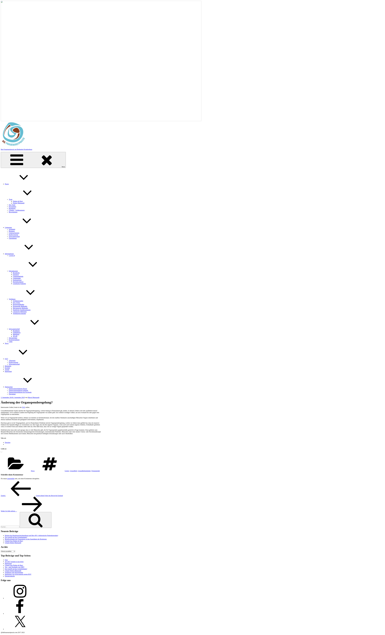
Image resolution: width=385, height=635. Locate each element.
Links (10, 341)
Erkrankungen (13, 271)
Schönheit (12, 229)
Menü (63, 167)
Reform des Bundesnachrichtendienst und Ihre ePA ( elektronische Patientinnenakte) (31, 535)
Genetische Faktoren (19, 283)
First (6, 560)
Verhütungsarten (18, 301)
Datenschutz (9, 387)
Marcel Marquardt (33, 397)
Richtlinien (16, 331)
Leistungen (8, 227)
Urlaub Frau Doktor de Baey (14, 541)
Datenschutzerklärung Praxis (18, 389)
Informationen (9, 254)
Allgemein (12, 360)
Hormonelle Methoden (20, 306)
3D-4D (15, 336)
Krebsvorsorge (13, 235)
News (7, 343)
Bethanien (8, 366)
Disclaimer (12, 394)
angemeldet (10, 478)
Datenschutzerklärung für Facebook (20, 392)
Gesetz (67, 471)
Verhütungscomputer (19, 313)
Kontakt (7, 368)
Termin (7, 369)
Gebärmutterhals (18, 276)
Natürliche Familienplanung (21, 310)
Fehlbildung (16, 332)
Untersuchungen (14, 233)
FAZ (23, 407)
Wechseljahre (13, 338)
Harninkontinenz (18, 282)
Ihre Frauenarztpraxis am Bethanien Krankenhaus (16, 149)
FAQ (6, 359)
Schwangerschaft (14, 236)
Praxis (7, 184)
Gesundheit (73, 471)
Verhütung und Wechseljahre (14, 572)
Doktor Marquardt (18, 203)
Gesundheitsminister (84, 471)
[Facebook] (20, 613)
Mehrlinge (16, 334)
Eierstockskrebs (10, 576)
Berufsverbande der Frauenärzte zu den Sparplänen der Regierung (26, 539)
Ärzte (10, 199)
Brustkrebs (16, 273)
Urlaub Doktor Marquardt (13, 543)
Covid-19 (12, 255)
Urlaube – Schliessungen (17, 210)
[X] (20, 629)
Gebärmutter (17, 278)
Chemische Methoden (20, 312)
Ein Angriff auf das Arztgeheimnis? (16, 537)
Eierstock (16, 274)
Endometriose (17, 280)
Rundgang (12, 208)
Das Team (12, 205)
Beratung (12, 231)
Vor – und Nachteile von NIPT (14, 567)
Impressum (8, 371)
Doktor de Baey (18, 201)
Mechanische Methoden (20, 308)
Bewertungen (13, 212)
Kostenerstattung (14, 340)
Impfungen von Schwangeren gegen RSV (18, 574)
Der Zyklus (16, 303)
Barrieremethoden (18, 304)
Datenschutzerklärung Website (18, 390)
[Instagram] (20, 598)
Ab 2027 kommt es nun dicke (14, 562)
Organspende (95, 471)
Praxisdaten (12, 206)
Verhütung (12, 299)
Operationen (13, 238)
